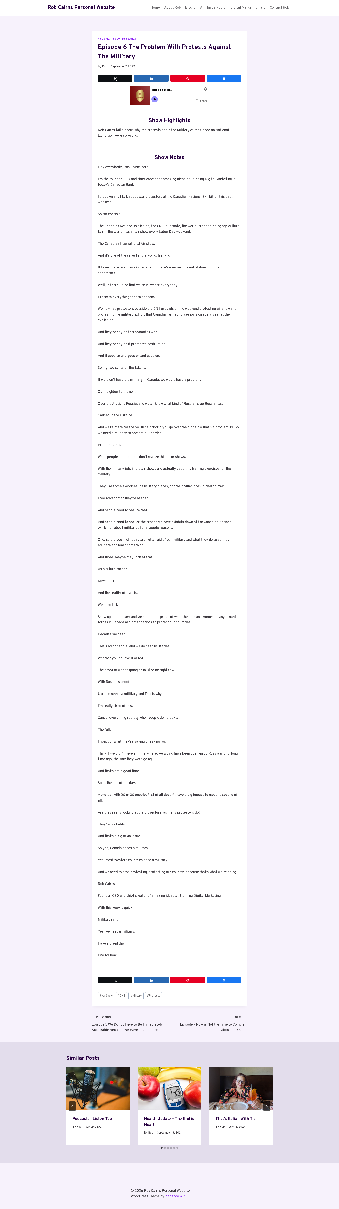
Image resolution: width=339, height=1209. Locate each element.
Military (136, 996)
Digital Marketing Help (248, 7)
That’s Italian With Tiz (235, 1119)
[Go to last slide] (72, 1106)
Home (155, 7)
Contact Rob (279, 7)
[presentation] (98, 1088)
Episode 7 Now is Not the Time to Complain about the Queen (213, 1024)
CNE (121, 996)
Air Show (106, 996)
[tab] (162, 1148)
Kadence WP (175, 1196)
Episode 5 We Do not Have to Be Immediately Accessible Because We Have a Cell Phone (127, 1024)
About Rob (172, 7)
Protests (153, 996)
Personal (129, 39)
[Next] (266, 1106)
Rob (104, 67)
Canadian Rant (109, 39)
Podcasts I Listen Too (92, 1119)
